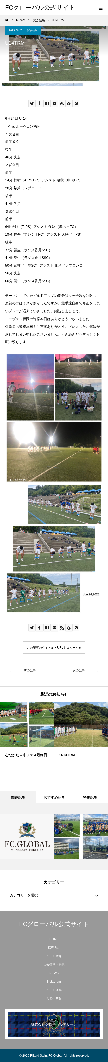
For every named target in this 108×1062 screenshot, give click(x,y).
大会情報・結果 (54, 964)
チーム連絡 (54, 990)
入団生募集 (54, 999)
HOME (54, 939)
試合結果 (32, 30)
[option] (27, 741)
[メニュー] (100, 7)
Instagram (54, 981)
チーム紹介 (54, 956)
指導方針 (54, 947)
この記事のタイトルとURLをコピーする (54, 647)
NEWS (54, 973)
